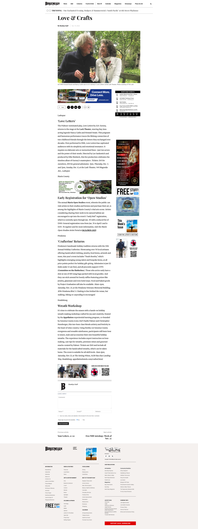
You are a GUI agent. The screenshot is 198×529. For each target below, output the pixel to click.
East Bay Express (109, 470)
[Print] (88, 107)
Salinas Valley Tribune (125, 487)
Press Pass (66, 517)
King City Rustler (124, 477)
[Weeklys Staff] (63, 386)
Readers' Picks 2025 (87, 480)
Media (65, 508)
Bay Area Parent (109, 484)
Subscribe (47, 472)
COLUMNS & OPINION (69, 500)
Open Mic (66, 515)
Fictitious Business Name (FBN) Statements (111, 509)
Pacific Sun (107, 480)
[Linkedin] (75, 107)
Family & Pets (85, 494)
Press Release (48, 483)
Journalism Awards (125, 505)
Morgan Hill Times (124, 482)
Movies (65, 490)
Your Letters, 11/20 (66, 436)
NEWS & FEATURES (68, 466)
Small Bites (85, 474)
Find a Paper (48, 492)
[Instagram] (109, 456)
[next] (50, 11)
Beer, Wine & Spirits (86, 485)
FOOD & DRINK (85, 466)
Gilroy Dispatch (124, 470)
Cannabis (84, 490)
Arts (65, 480)
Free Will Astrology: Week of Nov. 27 (99, 437)
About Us (47, 476)
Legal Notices (108, 507)
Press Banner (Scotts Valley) (127, 484)
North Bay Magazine (110, 489)
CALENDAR (85, 509)
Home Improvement (87, 497)
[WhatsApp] (79, 107)
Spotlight (66, 494)
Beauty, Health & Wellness (88, 487)
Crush (65, 485)
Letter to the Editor (49, 481)
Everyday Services (86, 492)
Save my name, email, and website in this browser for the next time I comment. (80, 415)
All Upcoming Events (87, 513)
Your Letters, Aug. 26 (71, 10)
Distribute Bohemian (50, 495)
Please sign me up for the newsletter (66, 419)
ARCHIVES (75, 448)
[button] (151, 4)
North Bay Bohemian (110, 477)
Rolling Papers (67, 520)
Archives (47, 490)
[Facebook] (68, 107)
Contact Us (48, 479)
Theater (65, 497)
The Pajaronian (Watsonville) (127, 489)
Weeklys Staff (64, 26)
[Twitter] (72, 107)
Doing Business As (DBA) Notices (111, 512)
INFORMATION (48, 466)
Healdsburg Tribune (125, 473)
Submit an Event (86, 517)
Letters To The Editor (69, 513)
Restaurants (85, 472)
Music (65, 492)
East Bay (107, 487)
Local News (66, 472)
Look (65, 506)
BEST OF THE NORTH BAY (88, 477)
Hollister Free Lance (125, 475)
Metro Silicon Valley (109, 475)
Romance (84, 504)
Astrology (66, 503)
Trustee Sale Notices (109, 514)
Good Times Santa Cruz (110, 473)
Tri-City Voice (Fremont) (126, 491)
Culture (65, 487)
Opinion (65, 510)
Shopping (84, 506)
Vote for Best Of (49, 497)
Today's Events (85, 515)
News (65, 474)
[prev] (47, 11)
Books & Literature (68, 483)
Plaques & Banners (49, 499)
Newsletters (48, 469)
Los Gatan (122, 480)
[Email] (84, 107)
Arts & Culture (85, 483)
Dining (83, 469)
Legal (106, 503)
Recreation (84, 499)
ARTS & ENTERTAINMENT (70, 477)
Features (66, 469)
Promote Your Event (87, 520)
